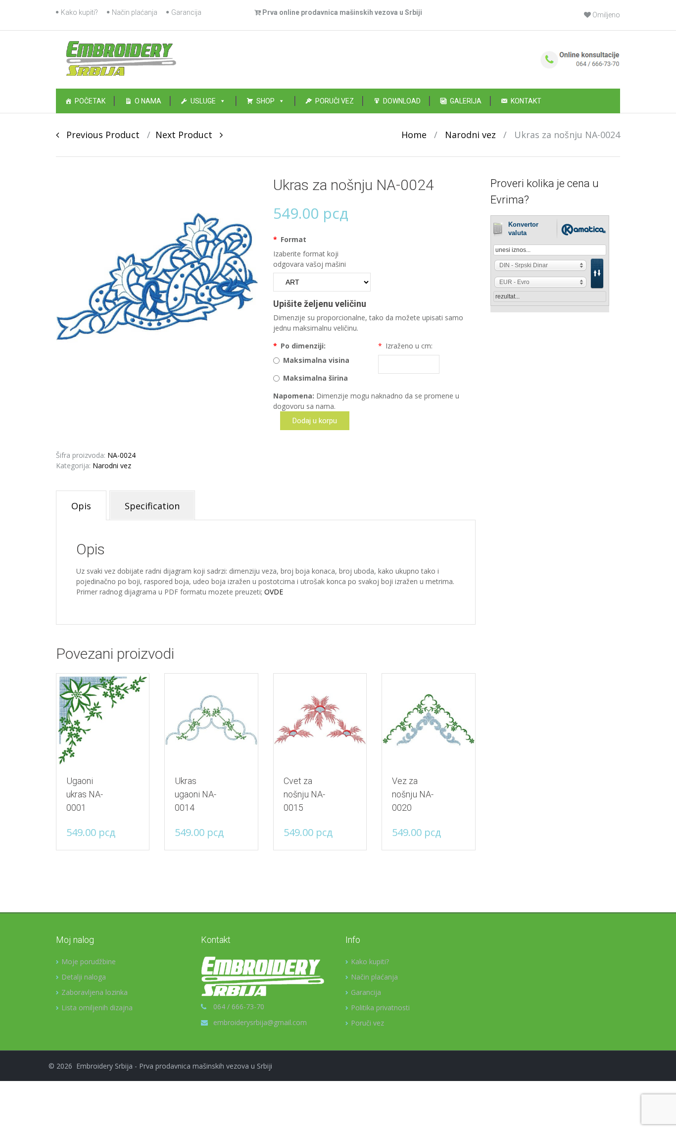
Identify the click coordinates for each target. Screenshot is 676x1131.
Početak (90, 101)
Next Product (187, 135)
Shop (265, 101)
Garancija (186, 12)
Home (414, 135)
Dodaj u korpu (314, 420)
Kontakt (526, 101)
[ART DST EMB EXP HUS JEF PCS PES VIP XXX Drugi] (322, 282)
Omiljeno (605, 15)
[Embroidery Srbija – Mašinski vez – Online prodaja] (121, 58)
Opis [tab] (81, 506)
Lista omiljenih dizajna (97, 1007)
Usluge (203, 101)
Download (402, 101)
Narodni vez (470, 135)
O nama (148, 101)
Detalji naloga (83, 977)
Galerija (466, 101)
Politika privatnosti (380, 1007)
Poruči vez (334, 101)
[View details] (102, 720)
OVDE (273, 591)
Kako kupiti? (79, 12)
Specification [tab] (152, 506)
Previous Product (99, 135)
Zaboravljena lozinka (94, 992)
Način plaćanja (134, 12)
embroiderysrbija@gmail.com (260, 1022)
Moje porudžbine (88, 961)
